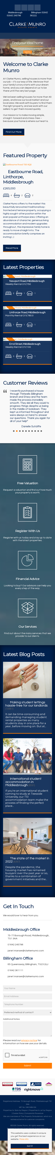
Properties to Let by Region (40, 1110)
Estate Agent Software (38, 1128)
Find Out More (14, 132)
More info (23, 1139)
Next (47, 408)
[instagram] (37, 8)
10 (41, 431)
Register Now (27, 52)
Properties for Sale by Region (15, 1110)
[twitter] (24, 8)
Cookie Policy (18, 1113)
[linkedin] (31, 8)
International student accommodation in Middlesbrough (23, 782)
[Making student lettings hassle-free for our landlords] (27, 679)
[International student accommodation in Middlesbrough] (27, 756)
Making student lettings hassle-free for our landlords (26, 704)
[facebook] (18, 8)
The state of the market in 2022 (27, 860)
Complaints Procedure (34, 1113)
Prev (7, 408)
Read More (12, 248)
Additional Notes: (11, 1019)
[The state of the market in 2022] (27, 835)
